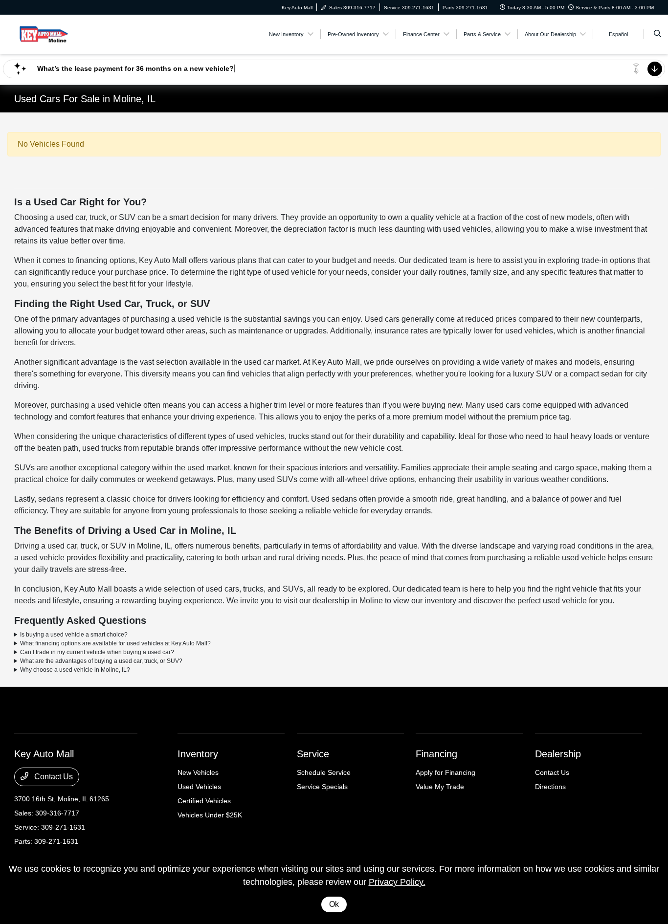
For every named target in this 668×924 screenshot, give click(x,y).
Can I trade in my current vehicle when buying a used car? (97, 652)
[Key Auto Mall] (58, 33)
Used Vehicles (199, 787)
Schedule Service (324, 772)
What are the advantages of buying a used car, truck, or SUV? (101, 661)
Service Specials (322, 787)
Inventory (198, 753)
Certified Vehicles (204, 801)
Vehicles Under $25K (210, 815)
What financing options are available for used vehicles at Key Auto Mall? (115, 643)
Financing (436, 753)
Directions (550, 787)
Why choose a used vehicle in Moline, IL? (75, 669)
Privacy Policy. (397, 882)
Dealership (558, 753)
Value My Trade (440, 787)
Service (313, 753)
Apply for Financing (445, 772)
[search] (657, 34)
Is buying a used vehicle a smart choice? (74, 634)
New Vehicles (198, 772)
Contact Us (52, 776)
